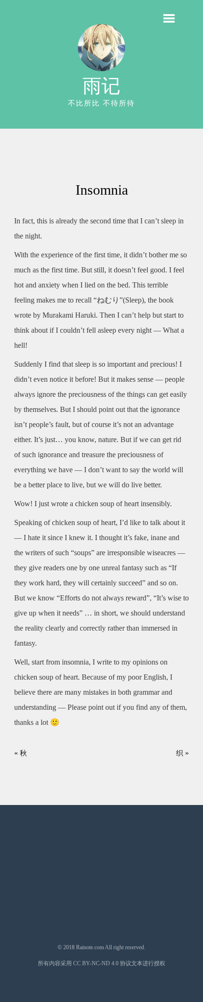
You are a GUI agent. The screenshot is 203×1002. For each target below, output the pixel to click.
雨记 (101, 86)
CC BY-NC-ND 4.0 (95, 963)
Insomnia (102, 189)
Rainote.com (90, 947)
